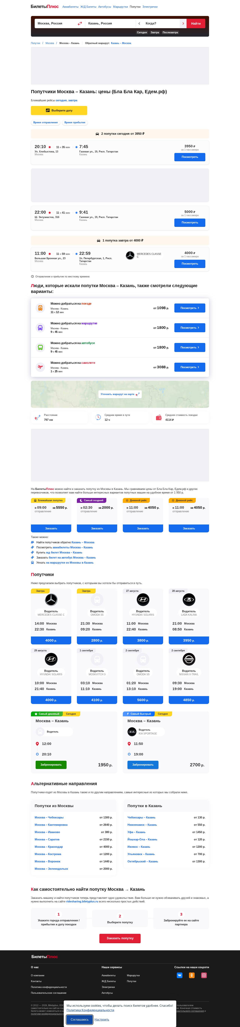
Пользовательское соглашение (48, 992)
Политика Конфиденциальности (90, 1010)
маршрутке (89, 323)
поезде (86, 303)
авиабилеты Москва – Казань (73, 547)
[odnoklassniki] (192, 975)
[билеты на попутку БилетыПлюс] (45, 957)
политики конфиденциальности (48, 1014)
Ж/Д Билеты (88, 6)
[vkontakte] (179, 975)
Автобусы (104, 6)
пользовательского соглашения (187, 1011)
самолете (88, 362)
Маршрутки (120, 6)
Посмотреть (190, 156)
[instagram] (204, 975)
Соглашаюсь (79, 1019)
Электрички (150, 6)
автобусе (88, 343)
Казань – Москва (121, 43)
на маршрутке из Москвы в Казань (70, 562)
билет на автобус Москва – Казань (72, 557)
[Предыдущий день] (139, 23)
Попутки (135, 6)
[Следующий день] (183, 23)
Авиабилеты (70, 6)
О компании (37, 975)
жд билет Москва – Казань (64, 552)
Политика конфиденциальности (49, 987)
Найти (195, 23)
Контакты (36, 981)
